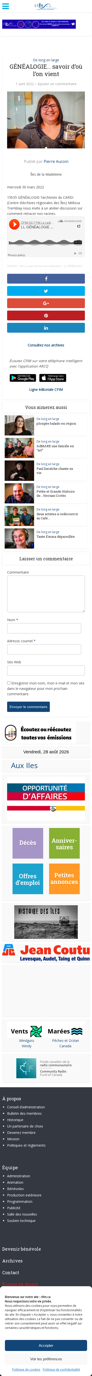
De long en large (46, 60)
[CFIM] (46, 6)
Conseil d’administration (26, 1107)
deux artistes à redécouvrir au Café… (57, 516)
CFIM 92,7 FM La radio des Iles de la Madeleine (34, 266)
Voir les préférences (46, 1359)
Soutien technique (21, 1220)
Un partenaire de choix (25, 1126)
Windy (26, 1046)
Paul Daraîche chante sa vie (55, 470)
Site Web (14, 662)
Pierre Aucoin (56, 161)
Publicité (13, 1208)
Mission (13, 1139)
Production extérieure (24, 1195)
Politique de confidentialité (61, 1369)
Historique (15, 1119)
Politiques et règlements (26, 1145)
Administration (18, 1176)
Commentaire (18, 572)
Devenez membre (21, 1132)
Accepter (46, 1345)
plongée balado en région (56, 423)
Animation (15, 1182)
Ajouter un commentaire (57, 84)
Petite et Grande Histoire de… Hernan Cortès (56, 493)
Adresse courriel (21, 641)
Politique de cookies (26, 1369)
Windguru (26, 1040)
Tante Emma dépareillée (56, 536)
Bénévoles (15, 1188)
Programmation (19, 1201)
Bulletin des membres (24, 1113)
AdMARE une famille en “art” (55, 448)
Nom (12, 619)
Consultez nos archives (46, 345)
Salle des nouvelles (22, 1214)
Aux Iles (22, 765)
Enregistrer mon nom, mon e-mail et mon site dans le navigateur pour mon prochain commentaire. (45, 688)
